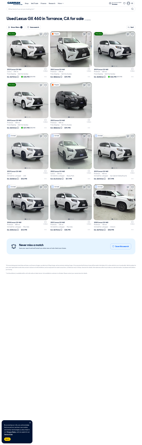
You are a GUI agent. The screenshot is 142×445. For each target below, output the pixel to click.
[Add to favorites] (45, 34)
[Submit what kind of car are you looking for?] (132, 9)
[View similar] (41, 34)
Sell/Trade (34, 3)
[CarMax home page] (14, 3)
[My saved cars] (124, 3)
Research (52, 3)
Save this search (122, 246)
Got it (7, 439)
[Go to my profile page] (130, 3)
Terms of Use (8, 434)
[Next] (46, 49)
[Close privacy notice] (30, 422)
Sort (132, 27)
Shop (26, 3)
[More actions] (45, 77)
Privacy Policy (11, 432)
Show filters (16, 27)
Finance (43, 3)
